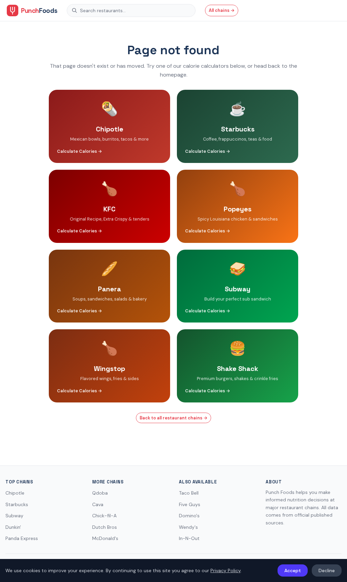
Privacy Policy (225, 570)
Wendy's (188, 527)
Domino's (189, 516)
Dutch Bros (104, 527)
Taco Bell (189, 493)
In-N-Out (189, 538)
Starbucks (16, 504)
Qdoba (100, 493)
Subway (14, 516)
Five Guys (189, 504)
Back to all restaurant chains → (173, 418)
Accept (292, 570)
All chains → (221, 10)
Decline (327, 570)
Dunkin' (13, 527)
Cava (97, 504)
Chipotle (14, 493)
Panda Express (21, 538)
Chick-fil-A (104, 516)
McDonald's (105, 538)
